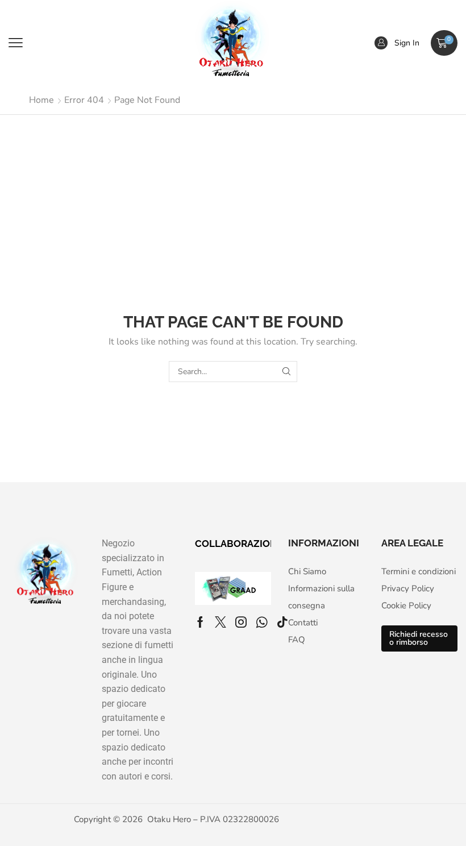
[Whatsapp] (262, 622)
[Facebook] (200, 622)
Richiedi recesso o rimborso (418, 638)
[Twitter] (220, 622)
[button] (16, 43)
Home (41, 100)
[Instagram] (241, 622)
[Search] (286, 371)
